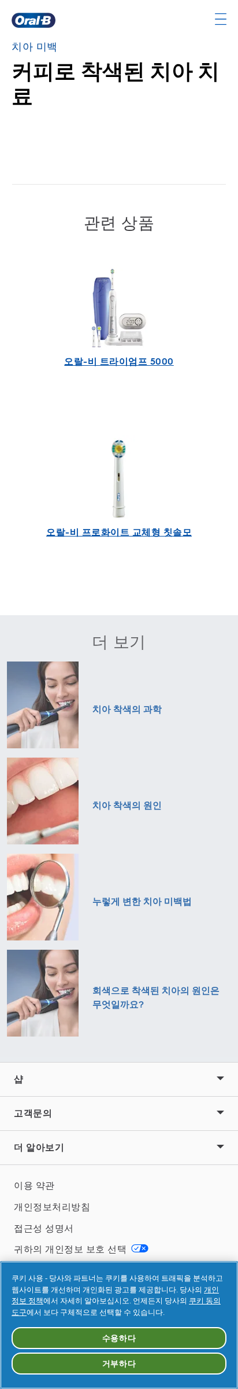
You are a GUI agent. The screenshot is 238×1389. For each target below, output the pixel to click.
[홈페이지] (33, 20)
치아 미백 (35, 47)
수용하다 (119, 1338)
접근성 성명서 (44, 1228)
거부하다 (119, 1363)
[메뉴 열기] (220, 19)
